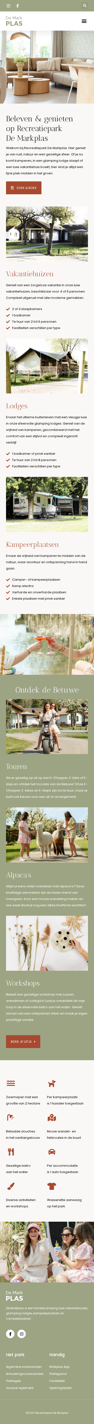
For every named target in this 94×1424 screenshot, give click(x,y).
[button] (84, 5)
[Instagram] (21, 1334)
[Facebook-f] (10, 1334)
